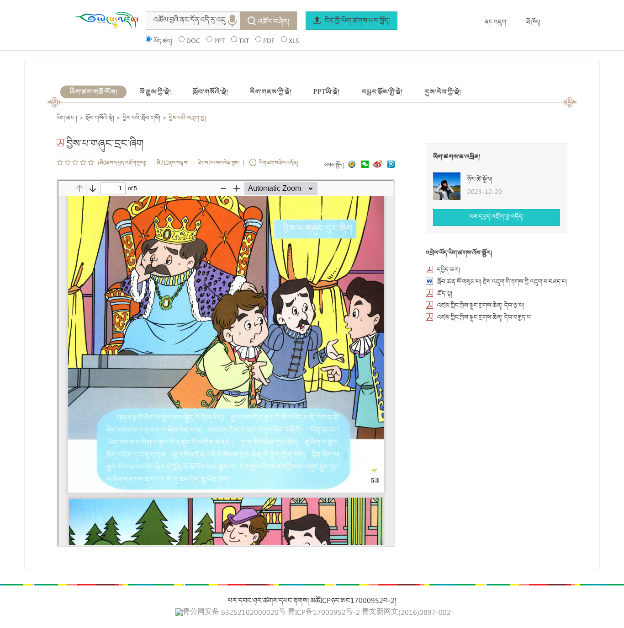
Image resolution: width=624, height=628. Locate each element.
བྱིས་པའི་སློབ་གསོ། (141, 118)
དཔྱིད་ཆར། (448, 270)
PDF (269, 42)
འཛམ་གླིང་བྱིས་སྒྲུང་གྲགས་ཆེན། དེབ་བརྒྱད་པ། (484, 318)
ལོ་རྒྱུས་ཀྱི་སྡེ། (155, 92)
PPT (219, 42)
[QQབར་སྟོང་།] (351, 165)
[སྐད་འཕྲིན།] (363, 165)
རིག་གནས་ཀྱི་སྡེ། (270, 92)
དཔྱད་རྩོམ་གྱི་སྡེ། (381, 92)
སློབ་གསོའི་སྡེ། (210, 92)
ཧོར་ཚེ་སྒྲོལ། (479, 180)
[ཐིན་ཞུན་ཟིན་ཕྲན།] (391, 165)
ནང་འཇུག (495, 22)
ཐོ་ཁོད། (533, 22)
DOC (193, 42)
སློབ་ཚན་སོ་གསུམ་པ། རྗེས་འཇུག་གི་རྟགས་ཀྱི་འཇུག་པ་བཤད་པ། (502, 282)
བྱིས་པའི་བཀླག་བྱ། (187, 118)
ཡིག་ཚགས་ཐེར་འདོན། (278, 163)
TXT (244, 42)
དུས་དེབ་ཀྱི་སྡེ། (442, 92)
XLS (294, 42)
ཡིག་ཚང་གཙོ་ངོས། (93, 92)
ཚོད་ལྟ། (444, 294)
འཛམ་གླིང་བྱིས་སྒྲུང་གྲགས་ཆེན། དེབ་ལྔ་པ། (480, 306)
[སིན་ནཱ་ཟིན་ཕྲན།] (378, 165)
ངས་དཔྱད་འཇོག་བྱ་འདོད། (497, 217)
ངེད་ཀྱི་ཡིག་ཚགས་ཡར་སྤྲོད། (356, 21)
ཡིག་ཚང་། (67, 118)
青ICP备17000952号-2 (324, 613)
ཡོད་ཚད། (162, 42)
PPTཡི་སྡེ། (326, 92)
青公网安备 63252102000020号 (234, 612)
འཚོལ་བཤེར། (273, 22)
